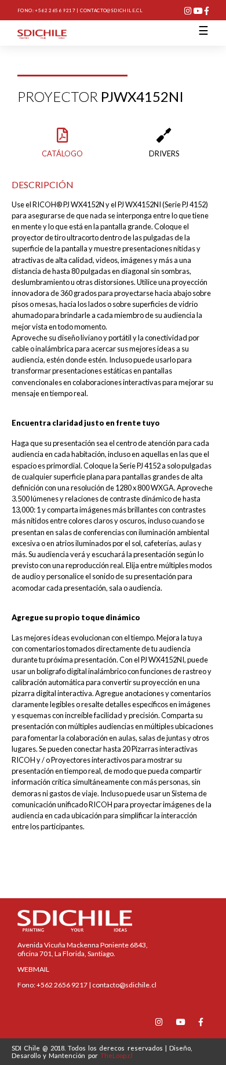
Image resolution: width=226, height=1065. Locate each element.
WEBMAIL (33, 969)
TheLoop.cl (116, 1055)
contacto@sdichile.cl (111, 10)
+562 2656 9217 (55, 10)
